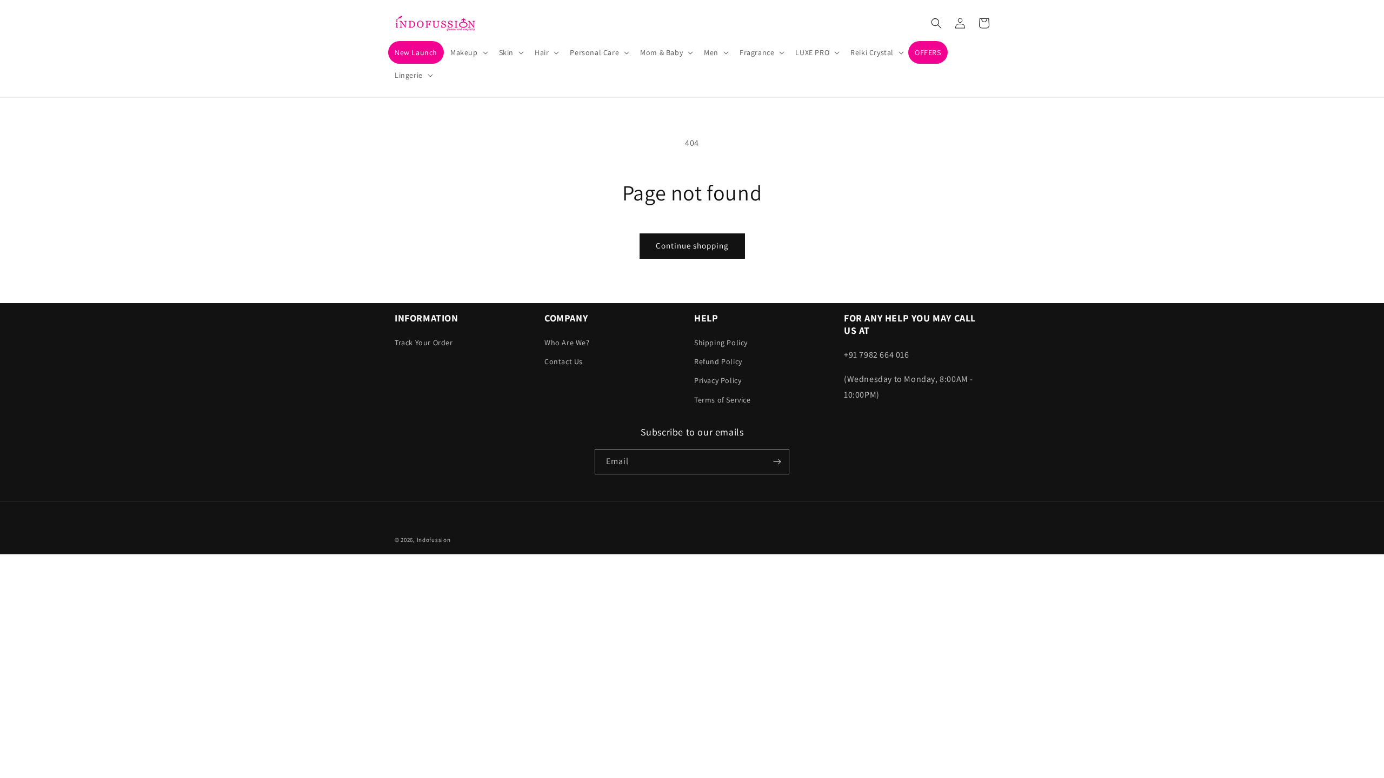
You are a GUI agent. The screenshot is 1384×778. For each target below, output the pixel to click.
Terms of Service (722, 400)
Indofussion (434, 540)
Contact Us (563, 361)
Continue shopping (692, 245)
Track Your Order (424, 342)
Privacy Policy (717, 380)
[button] (468, 52)
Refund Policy (718, 361)
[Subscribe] (777, 461)
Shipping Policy (721, 342)
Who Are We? (567, 342)
